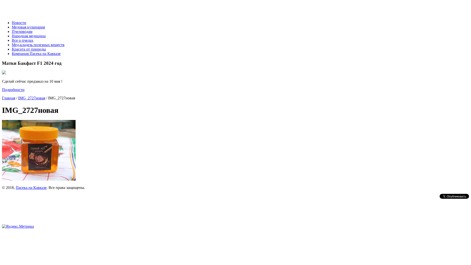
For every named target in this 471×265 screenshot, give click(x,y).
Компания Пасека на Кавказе (36, 54)
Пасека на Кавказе (31, 188)
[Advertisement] (59, 201)
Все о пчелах (22, 40)
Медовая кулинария (28, 27)
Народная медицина (29, 36)
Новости (19, 23)
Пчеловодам (22, 31)
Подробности (13, 90)
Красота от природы (29, 49)
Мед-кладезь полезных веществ (38, 45)
